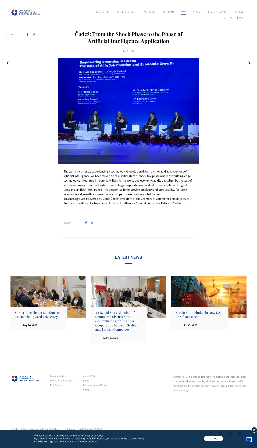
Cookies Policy (136, 438)
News (183, 11)
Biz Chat (197, 12)
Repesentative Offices (95, 385)
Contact (239, 12)
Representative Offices (218, 12)
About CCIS (168, 12)
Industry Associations (127, 12)
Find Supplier (150, 12)
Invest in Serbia (103, 12)
